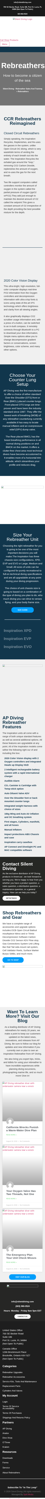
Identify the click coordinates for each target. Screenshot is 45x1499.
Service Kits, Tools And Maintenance (19, 1381)
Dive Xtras (7, 1438)
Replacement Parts (11, 1386)
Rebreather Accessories (13, 1377)
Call (2, 40)
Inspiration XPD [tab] (18, 631)
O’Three (6, 1442)
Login (5, 1402)
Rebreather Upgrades (12, 1372)
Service (6, 1468)
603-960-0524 (22, 14)
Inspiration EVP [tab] (17, 639)
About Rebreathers (11, 1472)
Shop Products (11, 40)
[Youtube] (20, 1482)
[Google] (12, 1482)
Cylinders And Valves (12, 1391)
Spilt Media (28, 1494)
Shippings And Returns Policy (16, 1417)
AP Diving (7, 1428)
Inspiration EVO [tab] (18, 647)
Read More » (11, 1135)
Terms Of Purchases (12, 1413)
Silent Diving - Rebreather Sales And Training (22, 89)
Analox (5, 1433)
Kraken (5, 1447)
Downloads (7, 1458)
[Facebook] (4, 1482)
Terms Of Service (10, 1406)
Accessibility (8, 1408)
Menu (4, 44)
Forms (5, 1462)
